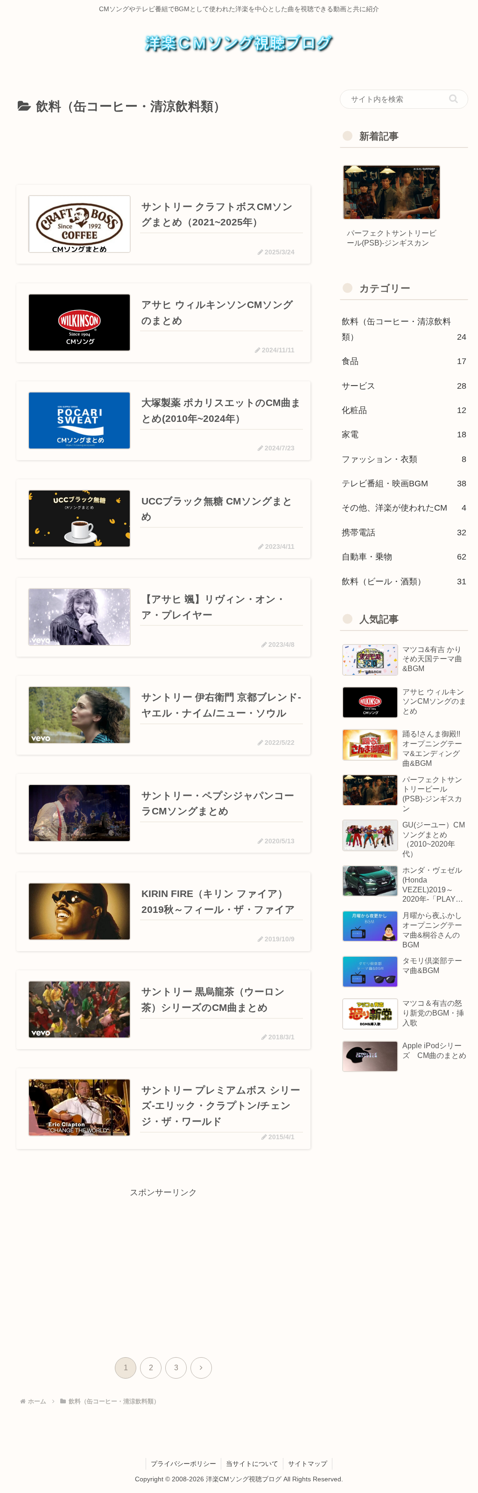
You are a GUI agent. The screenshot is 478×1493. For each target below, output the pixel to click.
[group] (391, 211)
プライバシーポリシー (183, 1463)
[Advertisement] (163, 146)
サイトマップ (307, 1463)
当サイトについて (252, 1463)
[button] (453, 98)
